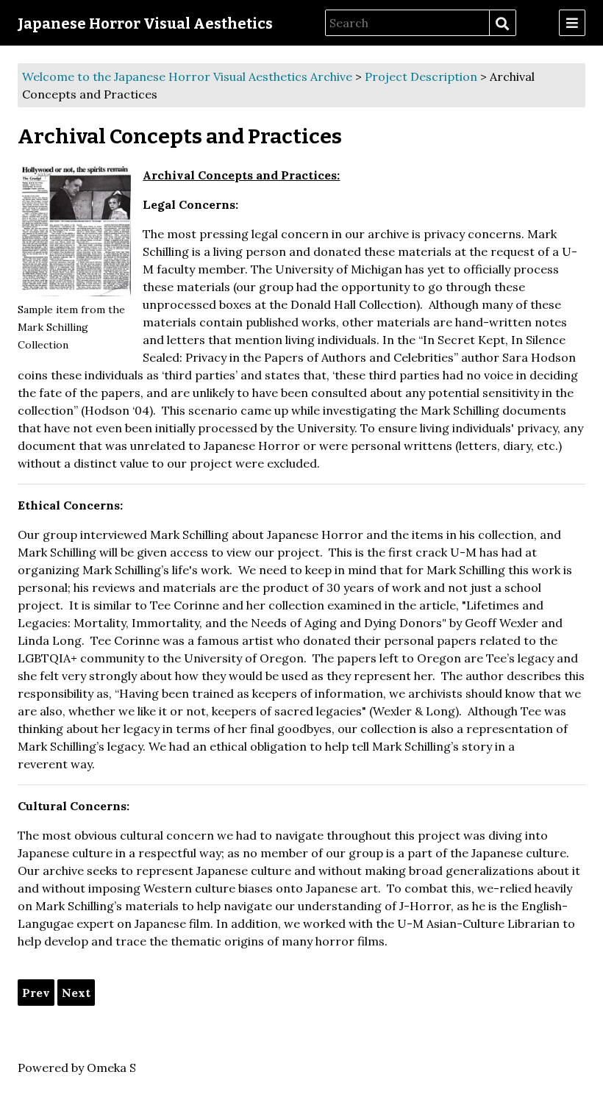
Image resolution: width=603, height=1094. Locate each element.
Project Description (421, 76)
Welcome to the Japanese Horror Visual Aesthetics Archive (187, 76)
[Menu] (572, 23)
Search (502, 23)
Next (76, 992)
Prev (36, 992)
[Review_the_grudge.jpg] (74, 231)
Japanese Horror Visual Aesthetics (145, 23)
